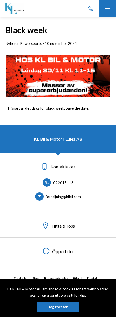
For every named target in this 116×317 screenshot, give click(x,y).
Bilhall (77, 278)
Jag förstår (58, 307)
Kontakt (93, 278)
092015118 (62, 183)
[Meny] (107, 8)
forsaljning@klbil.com (63, 197)
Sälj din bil (20, 278)
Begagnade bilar (56, 278)
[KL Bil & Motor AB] (14, 8)
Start (35, 278)
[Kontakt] (90, 8)
